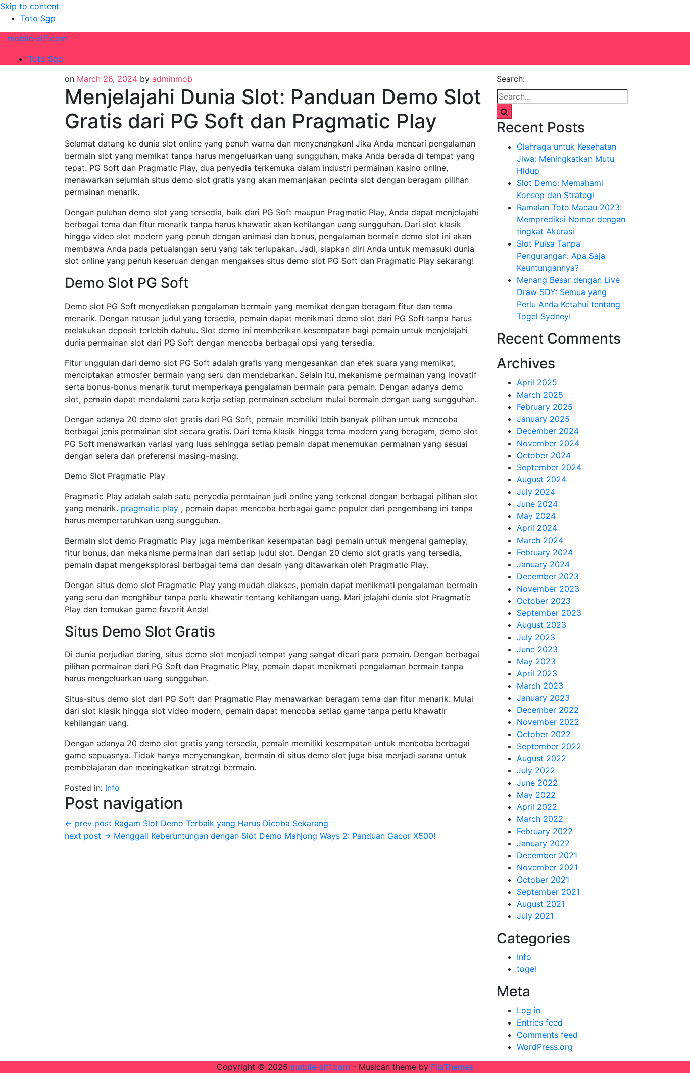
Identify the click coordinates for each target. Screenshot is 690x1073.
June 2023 (537, 649)
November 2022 (548, 722)
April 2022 (537, 807)
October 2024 (544, 455)
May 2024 (536, 516)
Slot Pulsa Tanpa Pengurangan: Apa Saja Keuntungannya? (561, 255)
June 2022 (537, 782)
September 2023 (549, 613)
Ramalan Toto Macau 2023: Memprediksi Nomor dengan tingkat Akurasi (571, 219)
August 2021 (541, 904)
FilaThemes (452, 1067)
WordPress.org (545, 1047)
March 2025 (540, 394)
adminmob (172, 79)
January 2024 (543, 564)
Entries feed (540, 1022)
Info (112, 788)
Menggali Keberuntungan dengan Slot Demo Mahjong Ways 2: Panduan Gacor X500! (250, 836)
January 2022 (543, 843)
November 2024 (548, 443)
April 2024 (537, 528)
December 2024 (548, 431)
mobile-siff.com (37, 38)
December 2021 (547, 855)
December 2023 (548, 576)
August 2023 (541, 625)
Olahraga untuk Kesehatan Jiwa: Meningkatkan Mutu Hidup (566, 158)
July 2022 (536, 770)
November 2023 (548, 588)
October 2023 (544, 601)
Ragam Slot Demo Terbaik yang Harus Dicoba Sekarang (196, 823)
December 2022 (548, 710)
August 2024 (541, 479)
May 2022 (536, 795)
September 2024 (549, 467)
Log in (528, 1010)
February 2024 (545, 552)
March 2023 (540, 685)
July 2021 (535, 916)
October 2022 (544, 734)
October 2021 (543, 879)
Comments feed (547, 1035)
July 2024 (536, 491)
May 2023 (536, 661)
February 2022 (545, 831)
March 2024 (540, 540)
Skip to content (29, 6)
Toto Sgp (38, 18)
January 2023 (543, 698)
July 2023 (536, 637)
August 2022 (541, 758)
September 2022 (549, 746)
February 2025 (545, 407)
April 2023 (537, 673)
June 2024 (537, 504)
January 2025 (543, 419)
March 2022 (540, 819)
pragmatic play (149, 508)
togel (526, 969)
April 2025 (537, 382)
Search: (511, 79)
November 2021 (547, 867)
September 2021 (548, 892)
